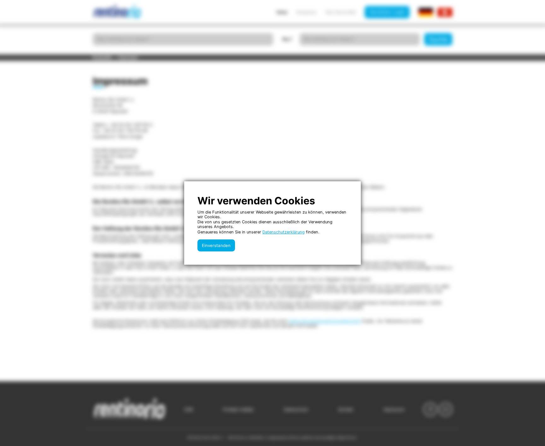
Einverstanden (216, 245)
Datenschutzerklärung (283, 232)
